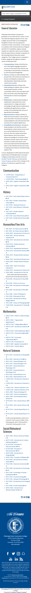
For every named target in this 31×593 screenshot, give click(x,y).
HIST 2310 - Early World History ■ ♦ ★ (17, 216)
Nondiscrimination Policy (17, 575)
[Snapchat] (23, 553)
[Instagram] (18, 553)
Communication (9, 64)
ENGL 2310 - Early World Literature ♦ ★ (17, 259)
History (6, 75)
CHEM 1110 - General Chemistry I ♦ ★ (17, 387)
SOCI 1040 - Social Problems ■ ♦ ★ (16, 485)
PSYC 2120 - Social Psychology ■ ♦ (16, 477)
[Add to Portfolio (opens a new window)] (22, 25)
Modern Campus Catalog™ (19, 592)
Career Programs (6, 161)
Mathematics (8, 100)
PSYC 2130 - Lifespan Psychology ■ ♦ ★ (17, 479)
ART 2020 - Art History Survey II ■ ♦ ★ (17, 231)
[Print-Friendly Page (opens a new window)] (26, 25)
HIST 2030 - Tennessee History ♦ (15, 205)
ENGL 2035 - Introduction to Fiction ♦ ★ (18, 233)
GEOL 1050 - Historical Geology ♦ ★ (16, 394)
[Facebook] (8, 553)
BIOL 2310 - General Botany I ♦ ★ (16, 374)
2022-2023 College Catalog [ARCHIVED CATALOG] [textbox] (16, 13)
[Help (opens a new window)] (28, 25)
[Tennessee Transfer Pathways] (15, 514)
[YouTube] (10, 559)
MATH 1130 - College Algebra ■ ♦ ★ (17, 324)
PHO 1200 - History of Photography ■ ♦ (17, 303)
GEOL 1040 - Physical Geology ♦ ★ (16, 392)
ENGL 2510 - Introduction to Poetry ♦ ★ (17, 270)
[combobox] (15, 13)
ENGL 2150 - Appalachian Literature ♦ (17, 248)
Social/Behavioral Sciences (12, 125)
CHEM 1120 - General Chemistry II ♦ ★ (17, 390)
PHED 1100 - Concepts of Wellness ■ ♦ (17, 457)
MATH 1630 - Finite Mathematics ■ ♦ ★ (18, 331)
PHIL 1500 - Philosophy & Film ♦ (15, 296)
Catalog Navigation (9, 19)
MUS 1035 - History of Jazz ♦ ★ (15, 283)
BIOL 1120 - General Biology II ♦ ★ (16, 363)
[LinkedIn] (16, 559)
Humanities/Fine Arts (11, 85)
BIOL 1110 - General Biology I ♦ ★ (16, 361)
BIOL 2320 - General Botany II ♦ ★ (16, 376)
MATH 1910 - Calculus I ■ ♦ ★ (15, 346)
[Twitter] (13, 553)
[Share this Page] (24, 25)
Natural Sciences (9, 114)
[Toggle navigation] (27, 2)
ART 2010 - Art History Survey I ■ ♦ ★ (17, 229)
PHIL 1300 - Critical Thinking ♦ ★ (16, 294)
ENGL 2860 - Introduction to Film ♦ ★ (17, 272)
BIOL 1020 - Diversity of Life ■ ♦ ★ (16, 359)
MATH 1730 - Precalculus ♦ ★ (15, 341)
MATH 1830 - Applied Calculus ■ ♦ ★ (17, 344)
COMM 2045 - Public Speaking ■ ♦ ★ (17, 179)
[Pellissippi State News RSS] (21, 559)
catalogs (5, 589)
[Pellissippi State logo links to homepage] (15, 8)
